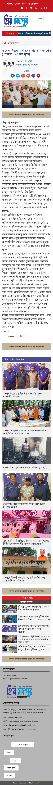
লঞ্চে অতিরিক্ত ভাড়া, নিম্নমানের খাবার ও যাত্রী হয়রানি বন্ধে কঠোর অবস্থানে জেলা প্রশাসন (33, 639)
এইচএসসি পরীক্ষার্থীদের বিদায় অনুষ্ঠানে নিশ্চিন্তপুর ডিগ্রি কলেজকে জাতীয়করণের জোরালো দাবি (26, 542)
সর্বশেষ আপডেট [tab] (26, 598)
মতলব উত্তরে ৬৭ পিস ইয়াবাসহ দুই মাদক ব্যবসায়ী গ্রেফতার (22, 395)
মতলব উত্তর (13, 43)
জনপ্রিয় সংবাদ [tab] (26, 602)
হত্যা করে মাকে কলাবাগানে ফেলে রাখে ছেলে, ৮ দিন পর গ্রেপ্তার (25, 505)
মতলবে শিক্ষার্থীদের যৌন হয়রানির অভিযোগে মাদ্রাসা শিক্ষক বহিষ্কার (24, 579)
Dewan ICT (36, 783)
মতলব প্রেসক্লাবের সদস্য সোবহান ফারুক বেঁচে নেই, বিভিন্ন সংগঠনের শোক (24, 432)
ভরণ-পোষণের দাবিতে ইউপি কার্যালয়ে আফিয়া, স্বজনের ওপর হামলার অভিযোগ (33, 629)
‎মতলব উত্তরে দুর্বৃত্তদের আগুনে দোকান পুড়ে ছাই (25, 467)
